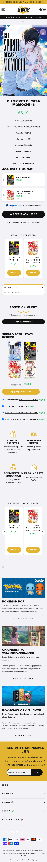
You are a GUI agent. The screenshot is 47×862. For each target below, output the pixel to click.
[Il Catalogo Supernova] (23, 696)
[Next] (42, 532)
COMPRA (8, 794)
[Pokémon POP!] (23, 588)
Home (23, 22)
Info (5, 785)
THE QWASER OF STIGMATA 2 (24, 419)
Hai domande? (12, 292)
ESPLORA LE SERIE (23, 679)
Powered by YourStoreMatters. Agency (23, 860)
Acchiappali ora (23, 619)
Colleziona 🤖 (12, 820)
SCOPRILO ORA (23, 735)
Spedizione (10, 287)
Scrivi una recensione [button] (24, 322)
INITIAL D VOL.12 (14, 259)
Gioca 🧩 (8, 811)
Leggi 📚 (8, 802)
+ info (17, 182)
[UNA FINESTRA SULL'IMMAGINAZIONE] (23, 636)
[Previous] (4, 532)
